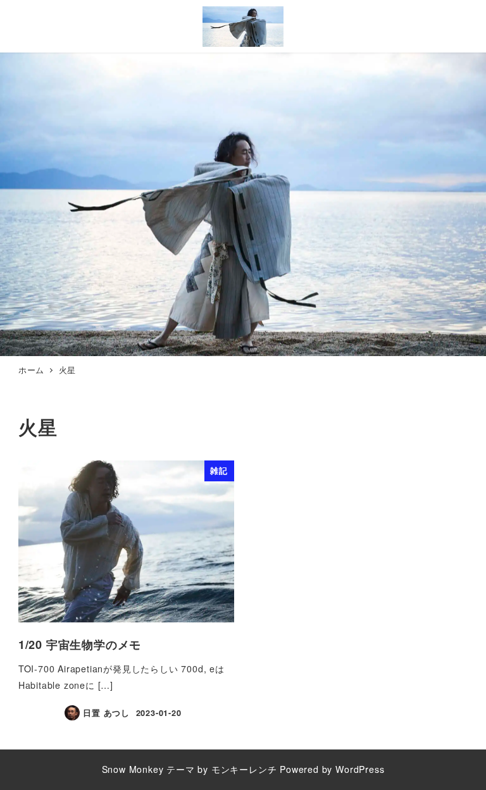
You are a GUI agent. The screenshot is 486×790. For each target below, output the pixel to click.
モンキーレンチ (244, 769)
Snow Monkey (133, 769)
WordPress (359, 769)
